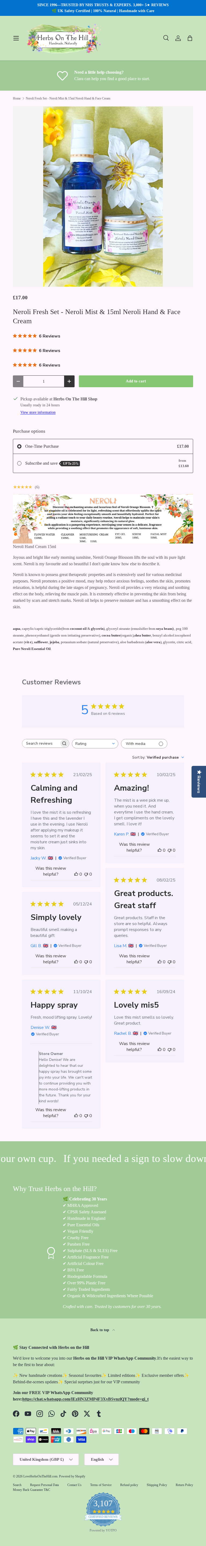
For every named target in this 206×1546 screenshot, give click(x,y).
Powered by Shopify (72, 1476)
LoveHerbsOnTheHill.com (40, 1476)
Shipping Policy (157, 1485)
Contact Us (74, 1485)
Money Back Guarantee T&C (31, 1490)
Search (17, 1485)
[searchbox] (40, 743)
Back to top (100, 1330)
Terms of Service (101, 1485)
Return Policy (184, 1485)
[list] (103, 196)
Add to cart (136, 381)
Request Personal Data (44, 1485)
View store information (38, 412)
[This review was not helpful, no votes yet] (86, 874)
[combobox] (95, 743)
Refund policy (129, 1485)
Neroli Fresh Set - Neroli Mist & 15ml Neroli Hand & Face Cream (68, 98)
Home (17, 98)
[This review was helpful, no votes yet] (76, 874)
